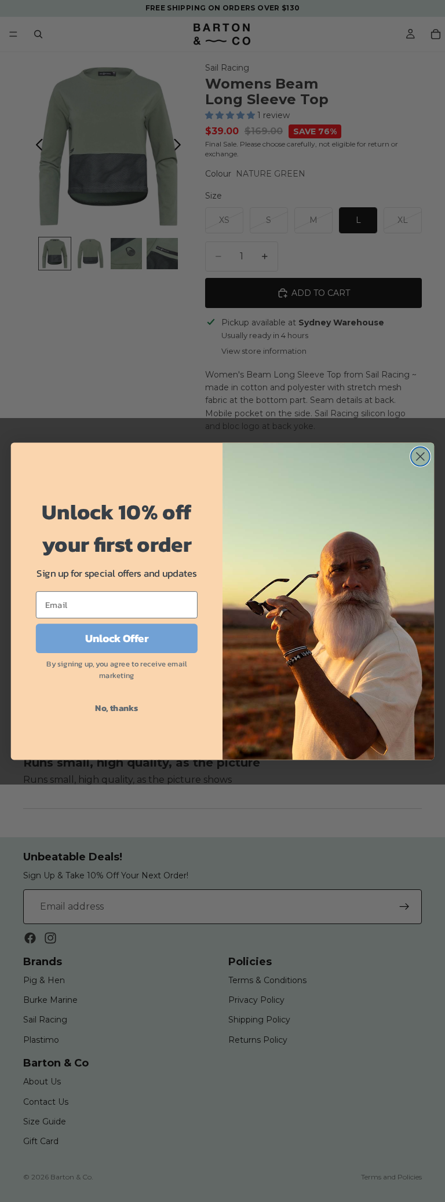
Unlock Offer (117, 638)
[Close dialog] (420, 456)
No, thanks (116, 707)
